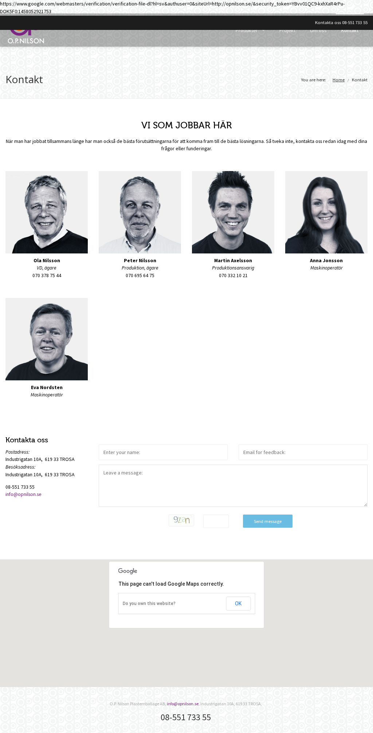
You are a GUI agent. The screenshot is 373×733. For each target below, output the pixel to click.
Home (339, 79)
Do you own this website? (149, 603)
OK (238, 603)
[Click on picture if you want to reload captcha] (181, 520)
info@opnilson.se (23, 494)
